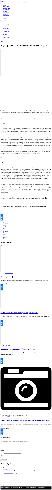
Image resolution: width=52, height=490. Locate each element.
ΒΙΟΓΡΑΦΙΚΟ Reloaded (8, 473)
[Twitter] (26, 217)
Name (2, 452)
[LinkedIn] (26, 219)
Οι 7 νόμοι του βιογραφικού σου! (13, 277)
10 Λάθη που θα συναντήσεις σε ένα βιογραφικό (19, 313)
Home (2, 39)
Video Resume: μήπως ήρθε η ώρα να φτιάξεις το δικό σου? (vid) (26, 420)
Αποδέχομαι (3, 488)
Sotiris (3, 105)
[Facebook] (26, 215)
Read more (7, 488)
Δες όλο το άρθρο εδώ (5, 282)
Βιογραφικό (6, 39)
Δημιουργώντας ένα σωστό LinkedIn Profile (18, 349)
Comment (2, 450)
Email (2, 455)
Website (2, 457)
